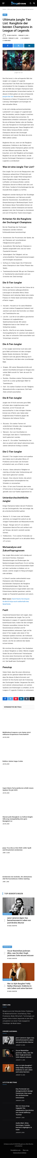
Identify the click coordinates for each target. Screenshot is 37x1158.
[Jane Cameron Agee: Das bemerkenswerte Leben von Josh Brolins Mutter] (18, 906)
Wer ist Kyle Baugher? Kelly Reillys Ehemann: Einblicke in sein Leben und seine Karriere (19, 985)
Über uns (25, 1150)
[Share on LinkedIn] (29, 45)
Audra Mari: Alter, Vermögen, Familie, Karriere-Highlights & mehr (24, 1126)
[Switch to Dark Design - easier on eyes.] (30, 3)
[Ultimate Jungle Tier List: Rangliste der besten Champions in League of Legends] (18, 60)
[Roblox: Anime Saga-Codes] (18, 749)
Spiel (4, 14)
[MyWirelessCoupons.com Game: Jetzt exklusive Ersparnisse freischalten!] (18, 721)
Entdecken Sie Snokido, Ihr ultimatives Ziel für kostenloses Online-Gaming (17, 878)
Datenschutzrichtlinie (19, 1153)
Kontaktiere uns (15, 1150)
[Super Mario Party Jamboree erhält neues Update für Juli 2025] (18, 776)
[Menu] (3, 3)
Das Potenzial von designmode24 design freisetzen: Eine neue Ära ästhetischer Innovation (24, 1093)
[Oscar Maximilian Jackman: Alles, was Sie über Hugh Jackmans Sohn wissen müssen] (18, 939)
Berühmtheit (7, 914)
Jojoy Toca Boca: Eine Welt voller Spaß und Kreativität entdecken (17, 849)
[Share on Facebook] (8, 45)
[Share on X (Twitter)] (18, 45)
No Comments (26, 38)
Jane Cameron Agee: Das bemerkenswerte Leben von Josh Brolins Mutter (19, 920)
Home (4, 9)
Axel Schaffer (13, 35)
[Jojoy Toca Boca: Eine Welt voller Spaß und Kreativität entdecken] (18, 836)
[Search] (34, 3)
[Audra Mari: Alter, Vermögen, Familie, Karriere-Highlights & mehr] (8, 1125)
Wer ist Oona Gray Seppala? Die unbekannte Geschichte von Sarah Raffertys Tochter (25, 1110)
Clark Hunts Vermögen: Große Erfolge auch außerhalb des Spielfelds (16, 601)
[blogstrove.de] (18, 3)
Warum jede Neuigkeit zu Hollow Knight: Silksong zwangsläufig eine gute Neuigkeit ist (18, 819)
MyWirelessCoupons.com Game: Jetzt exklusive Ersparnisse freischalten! (17, 733)
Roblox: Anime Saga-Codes (13, 761)
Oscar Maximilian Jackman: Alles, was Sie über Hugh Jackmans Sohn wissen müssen (20, 953)
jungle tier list (8, 96)
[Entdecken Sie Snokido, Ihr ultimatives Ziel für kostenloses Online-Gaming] (18, 865)
